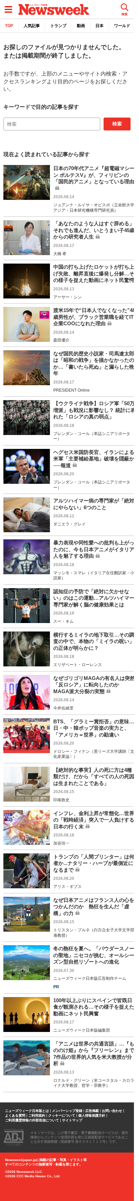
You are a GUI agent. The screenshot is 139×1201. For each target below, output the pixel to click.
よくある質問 (15, 1115)
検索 (117, 123)
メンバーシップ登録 (67, 1111)
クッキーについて (61, 1115)
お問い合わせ (112, 1111)
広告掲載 (92, 1111)
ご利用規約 (36, 1115)
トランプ (58, 25)
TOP (9, 25)
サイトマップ (72, 1120)
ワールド (122, 25)
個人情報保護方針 (91, 1115)
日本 (99, 25)
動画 (81, 25)
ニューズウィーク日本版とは (27, 1111)
